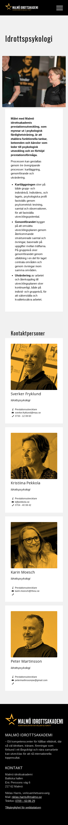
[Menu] (58, 7)
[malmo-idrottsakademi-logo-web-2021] (28, 7)
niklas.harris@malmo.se (27, 797)
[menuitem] (58, 7)
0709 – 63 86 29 (25, 800)
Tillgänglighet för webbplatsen (23, 807)
